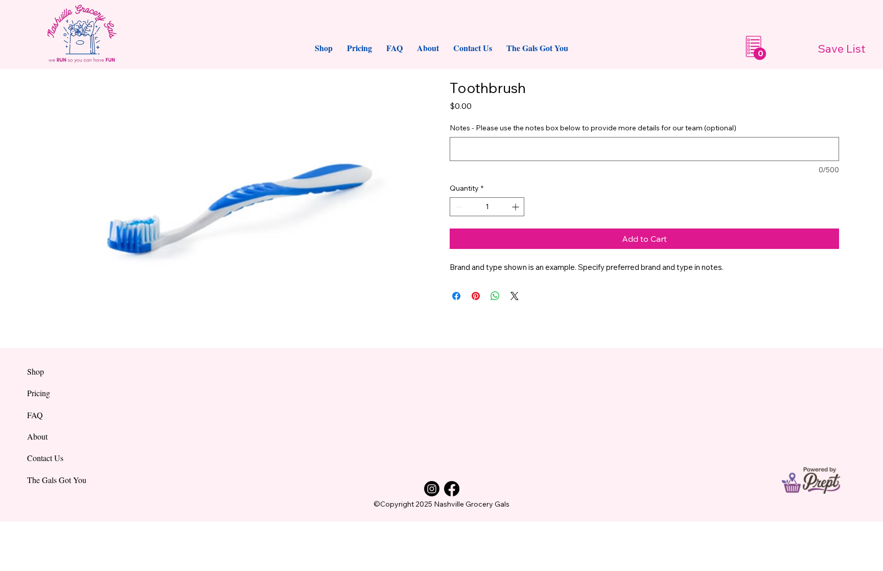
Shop (35, 371)
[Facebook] (451, 488)
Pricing (38, 392)
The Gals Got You (56, 479)
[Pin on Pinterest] (476, 296)
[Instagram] (431, 488)
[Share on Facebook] (456, 296)
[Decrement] (457, 207)
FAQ (35, 414)
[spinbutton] (487, 207)
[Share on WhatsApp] (495, 296)
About (37, 436)
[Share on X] (514, 296)
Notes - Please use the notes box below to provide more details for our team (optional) (593, 127)
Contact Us (45, 457)
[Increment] (516, 207)
